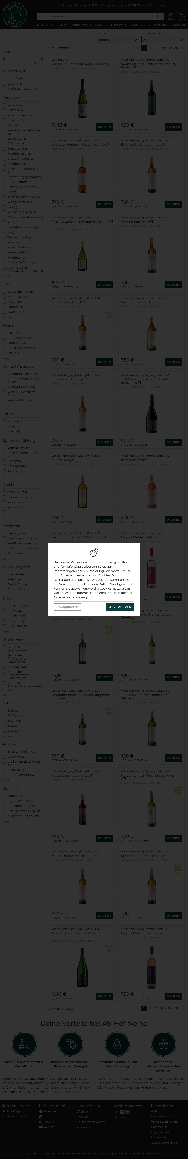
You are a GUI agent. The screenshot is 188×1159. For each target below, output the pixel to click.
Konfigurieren (67, 607)
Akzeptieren (120, 607)
